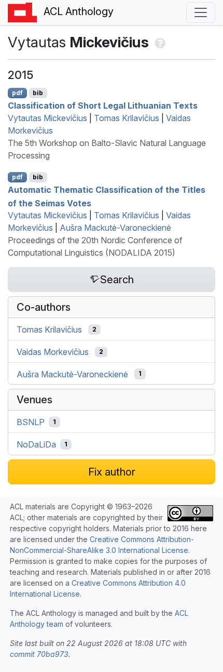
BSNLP (31, 422)
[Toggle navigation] (200, 12)
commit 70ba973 (39, 654)
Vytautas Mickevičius (47, 118)
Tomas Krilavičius (126, 118)
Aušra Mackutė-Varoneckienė (115, 227)
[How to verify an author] (158, 42)
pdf (17, 93)
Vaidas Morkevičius (53, 352)
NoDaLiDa (36, 444)
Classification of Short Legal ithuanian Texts (103, 105)
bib (38, 93)
